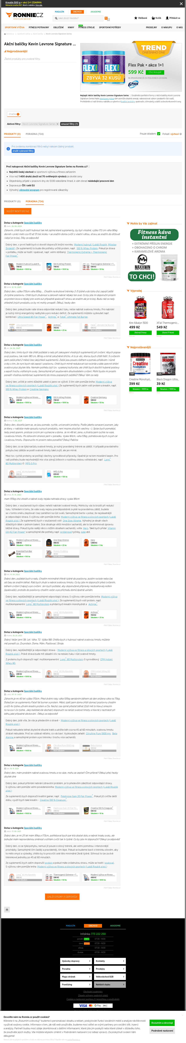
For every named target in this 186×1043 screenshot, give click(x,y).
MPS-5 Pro (30, 463)
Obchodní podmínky (93, 992)
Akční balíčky (38, 34)
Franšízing (67, 985)
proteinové (66, 532)
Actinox (52, 317)
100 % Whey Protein (87, 248)
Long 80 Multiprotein (37, 604)
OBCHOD (77, 12)
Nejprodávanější (17, 51)
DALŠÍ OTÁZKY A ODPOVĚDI (62, 897)
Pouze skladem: (148, 134)
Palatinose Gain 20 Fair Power (77, 796)
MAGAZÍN (59, 12)
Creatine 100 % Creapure (53, 800)
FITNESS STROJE (86, 27)
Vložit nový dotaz (17, 211)
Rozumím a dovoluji (162, 1023)
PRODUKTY (12, 134)
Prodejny (100, 969)
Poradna (66, 969)
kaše (83, 532)
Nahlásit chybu (103, 985)
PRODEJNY (151, 27)
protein (49, 863)
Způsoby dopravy (70, 961)
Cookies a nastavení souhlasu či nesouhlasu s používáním (93, 999)
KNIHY (71, 27)
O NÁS (179, 27)
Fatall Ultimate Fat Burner (74, 317)
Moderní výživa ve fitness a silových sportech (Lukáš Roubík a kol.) (72, 866)
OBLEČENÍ (58, 27)
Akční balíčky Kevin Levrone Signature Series (40, 44)
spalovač (109, 863)
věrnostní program (29, 190)
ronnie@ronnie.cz (73, 1040)
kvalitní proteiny (128, 102)
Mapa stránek (68, 977)
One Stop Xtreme (72, 520)
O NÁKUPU (166, 27)
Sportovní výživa (23, 34)
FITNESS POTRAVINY (39, 27)
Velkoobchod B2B (104, 977)
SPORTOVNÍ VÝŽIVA (14, 27)
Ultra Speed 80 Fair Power (32, 317)
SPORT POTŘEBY (110, 27)
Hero (85, 528)
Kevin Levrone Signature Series (59, 34)
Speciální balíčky (33, 223)
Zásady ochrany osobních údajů (93, 995)
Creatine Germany (39, 389)
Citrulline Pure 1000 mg (98, 733)
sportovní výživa (107, 99)
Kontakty (100, 961)
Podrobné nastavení (162, 1030)
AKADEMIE (96, 12)
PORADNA (35, 134)
